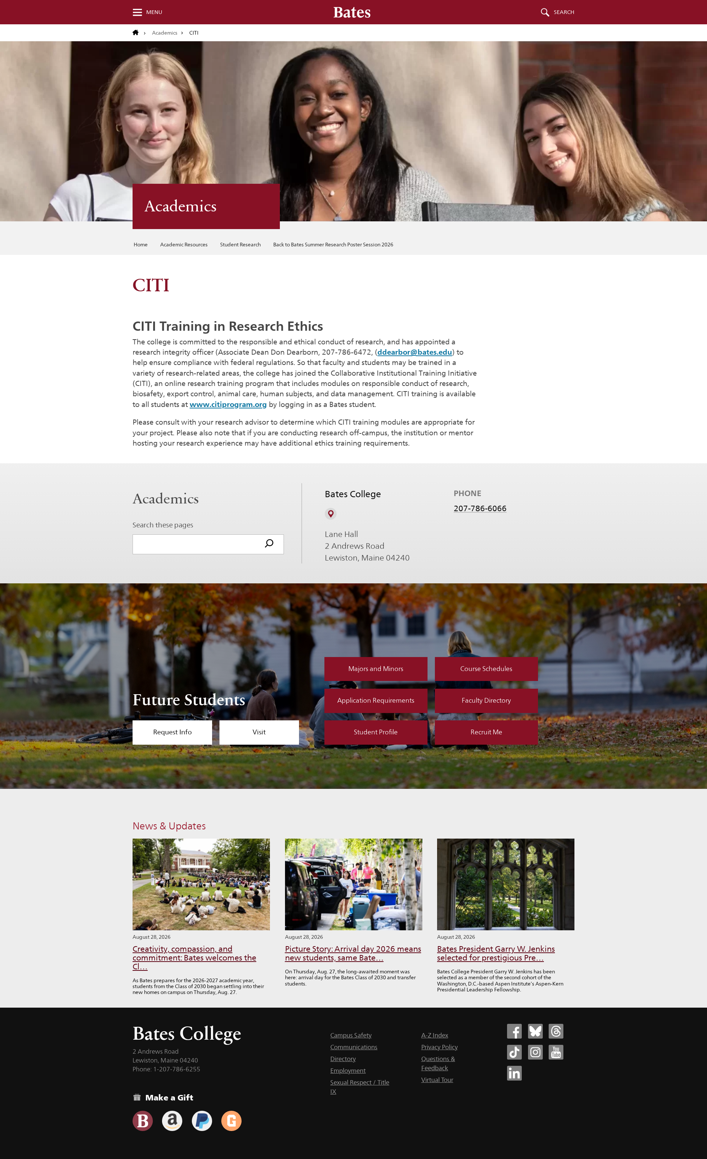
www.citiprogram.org (228, 404)
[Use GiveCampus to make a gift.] (231, 1121)
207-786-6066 (480, 508)
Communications (353, 1047)
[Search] (269, 544)
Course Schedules (486, 668)
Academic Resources (184, 244)
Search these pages (163, 525)
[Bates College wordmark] (352, 12)
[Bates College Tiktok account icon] (514, 1052)
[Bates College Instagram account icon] (535, 1052)
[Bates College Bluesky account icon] (535, 1031)
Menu (154, 12)
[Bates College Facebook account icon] (514, 1031)
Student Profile (376, 732)
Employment (348, 1070)
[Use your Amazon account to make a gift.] (172, 1121)
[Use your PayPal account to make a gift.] (202, 1121)
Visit (259, 732)
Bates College (187, 1033)
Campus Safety (351, 1035)
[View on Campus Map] (331, 514)
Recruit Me (486, 732)
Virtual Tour (437, 1080)
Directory (343, 1059)
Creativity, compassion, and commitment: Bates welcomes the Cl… (194, 957)
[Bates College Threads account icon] (556, 1031)
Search (564, 12)
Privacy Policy (439, 1047)
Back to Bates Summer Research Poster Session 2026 (333, 244)
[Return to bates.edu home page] (139, 32)
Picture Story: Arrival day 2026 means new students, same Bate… (353, 953)
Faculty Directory (486, 700)
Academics (164, 33)
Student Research (240, 244)
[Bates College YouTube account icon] (556, 1052)
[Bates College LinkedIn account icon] (514, 1073)
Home (141, 244)
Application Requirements (375, 700)
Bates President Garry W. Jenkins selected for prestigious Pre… (496, 953)
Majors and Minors (375, 668)
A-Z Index (434, 1035)
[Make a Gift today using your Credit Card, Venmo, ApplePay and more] (143, 1121)
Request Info (172, 732)
